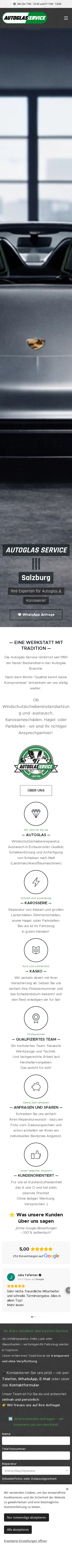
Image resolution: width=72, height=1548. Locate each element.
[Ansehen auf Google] (11, 1277)
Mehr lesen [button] (15, 1305)
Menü (66, 18)
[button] (3, 1290)
